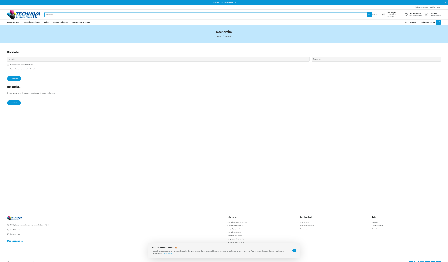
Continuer (14, 103)
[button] (197, 2)
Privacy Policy (167, 253)
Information (232, 217)
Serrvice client (306, 217)
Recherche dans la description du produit (23, 69)
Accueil (219, 36)
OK (294, 250)
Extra (374, 217)
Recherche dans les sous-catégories (21, 65)
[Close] (445, 2)
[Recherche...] (369, 14)
